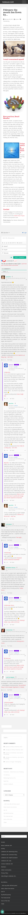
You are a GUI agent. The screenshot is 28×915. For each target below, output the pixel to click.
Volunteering (6, 21)
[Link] (18, 243)
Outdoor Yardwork (8, 784)
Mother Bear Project (19, 215)
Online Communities (6, 870)
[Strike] (8, 243)
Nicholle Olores (17, 600)
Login (25, 232)
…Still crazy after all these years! (12, 804)
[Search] (22, 737)
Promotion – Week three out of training (13, 772)
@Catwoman (7, 658)
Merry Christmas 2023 (16, 746)
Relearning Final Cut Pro (10, 778)
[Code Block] (16, 243)
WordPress (23, 913)
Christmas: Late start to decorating (13, 753)
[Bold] (3, 243)
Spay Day (6, 781)
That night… (19, 537)
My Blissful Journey (8, 813)
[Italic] (4, 243)
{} (19, 242)
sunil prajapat (17, 697)
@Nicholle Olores (9, 605)
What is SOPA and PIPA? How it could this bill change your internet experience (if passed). (14, 495)
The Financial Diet (8, 816)
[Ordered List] (10, 243)
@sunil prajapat (9, 702)
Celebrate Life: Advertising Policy (9, 851)
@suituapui (8, 552)
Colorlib (13, 913)
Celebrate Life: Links (6, 860)
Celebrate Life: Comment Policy (9, 854)
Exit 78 (5, 810)
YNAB (5, 822)
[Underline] (6, 243)
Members (3, 867)
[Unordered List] (12, 243)
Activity (3, 848)
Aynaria (17, 19)
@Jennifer (7, 372)
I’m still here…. (7, 775)
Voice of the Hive (8, 819)
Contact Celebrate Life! (7, 864)
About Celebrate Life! (6, 845)
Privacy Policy (4, 873)
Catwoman (16, 653)
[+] (21, 242)
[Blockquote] (14, 243)
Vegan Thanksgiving (16, 761)
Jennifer (8, 276)
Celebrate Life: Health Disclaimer (9, 857)
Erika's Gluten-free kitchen (10, 807)
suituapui (9, 524)
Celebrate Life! (8, 2)
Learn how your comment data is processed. (14, 264)
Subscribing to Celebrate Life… (8, 876)
